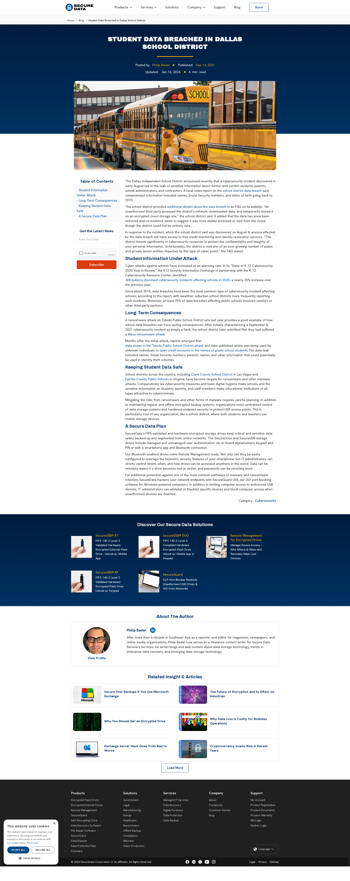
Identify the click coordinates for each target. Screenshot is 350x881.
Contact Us (215, 805)
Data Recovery (172, 805)
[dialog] (31, 842)
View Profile (97, 658)
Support (256, 793)
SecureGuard (173, 574)
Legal (126, 805)
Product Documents (263, 810)
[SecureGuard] (150, 581)
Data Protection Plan (83, 846)
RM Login (256, 820)
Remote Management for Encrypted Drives (246, 537)
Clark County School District (211, 374)
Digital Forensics (173, 810)
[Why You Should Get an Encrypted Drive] (87, 722)
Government (131, 800)
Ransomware (131, 825)
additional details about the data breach (196, 207)
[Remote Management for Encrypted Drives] (217, 547)
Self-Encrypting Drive (84, 820)
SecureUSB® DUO (176, 535)
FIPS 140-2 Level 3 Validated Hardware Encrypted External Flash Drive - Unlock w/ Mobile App (111, 549)
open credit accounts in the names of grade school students (204, 350)
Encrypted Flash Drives (85, 800)
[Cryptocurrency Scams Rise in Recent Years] (193, 749)
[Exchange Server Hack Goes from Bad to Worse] (87, 749)
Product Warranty (261, 815)
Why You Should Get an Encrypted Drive (134, 721)
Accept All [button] (18, 849)
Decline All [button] (43, 849)
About (212, 800)
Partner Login (259, 825)
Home (70, 20)
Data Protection (172, 815)
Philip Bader (161, 65)
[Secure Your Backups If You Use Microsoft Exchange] (87, 695)
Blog (81, 20)
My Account (258, 800)
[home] (79, 7)
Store (259, 7)
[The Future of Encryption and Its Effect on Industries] (193, 695)
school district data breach (242, 190)
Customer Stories (219, 810)
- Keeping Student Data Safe (94, 208)
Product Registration (263, 805)
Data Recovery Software (86, 825)
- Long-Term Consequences (97, 200)
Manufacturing (132, 810)
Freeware (76, 851)
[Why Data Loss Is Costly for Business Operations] (193, 722)
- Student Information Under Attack (92, 192)
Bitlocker (128, 841)
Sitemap (274, 862)
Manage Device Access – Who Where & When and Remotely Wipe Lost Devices (246, 551)
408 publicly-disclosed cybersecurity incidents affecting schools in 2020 (177, 280)
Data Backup (171, 820)
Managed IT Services (175, 800)
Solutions (130, 793)
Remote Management (84, 810)
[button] (123, 7)
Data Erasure (79, 841)
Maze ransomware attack (146, 334)
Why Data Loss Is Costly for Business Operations (238, 721)
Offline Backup (132, 831)
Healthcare (130, 820)
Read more (32, 842)
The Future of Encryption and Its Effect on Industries (242, 694)
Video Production (133, 846)
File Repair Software (83, 831)
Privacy (262, 862)
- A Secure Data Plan (92, 216)
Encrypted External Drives (87, 805)
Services (169, 793)
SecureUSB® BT (107, 535)
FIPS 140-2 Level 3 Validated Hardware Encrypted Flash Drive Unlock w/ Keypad (110, 584)
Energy (127, 815)
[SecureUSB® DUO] (150, 547)
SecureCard (78, 836)
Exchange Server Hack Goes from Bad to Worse (135, 748)
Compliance (130, 836)
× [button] (54, 823)
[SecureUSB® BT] (82, 547)
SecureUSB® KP (107, 572)
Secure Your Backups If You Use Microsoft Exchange (136, 694)
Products (78, 793)
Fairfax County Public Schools (147, 379)
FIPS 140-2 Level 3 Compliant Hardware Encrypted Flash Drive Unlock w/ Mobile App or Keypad (179, 549)
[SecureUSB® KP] (82, 581)
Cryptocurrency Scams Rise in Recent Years (239, 748)
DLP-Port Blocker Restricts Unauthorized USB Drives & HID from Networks (180, 584)
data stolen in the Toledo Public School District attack (164, 345)
